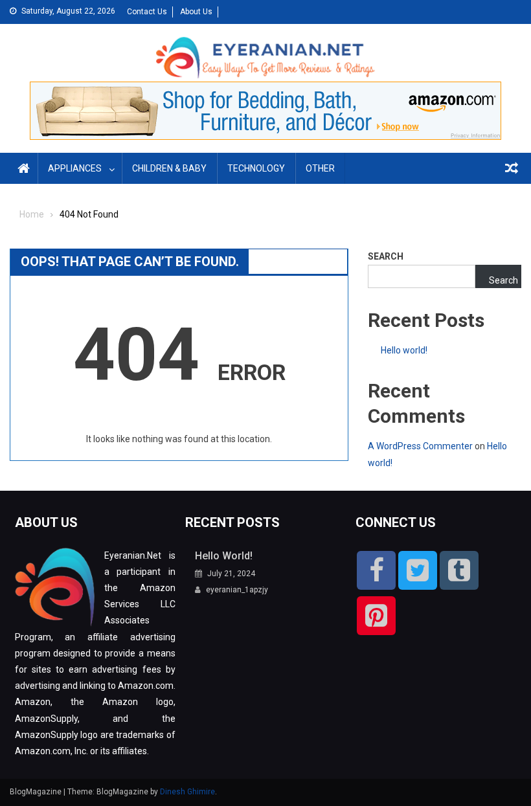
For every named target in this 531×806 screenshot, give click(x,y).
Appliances (75, 168)
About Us (196, 11)
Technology (256, 168)
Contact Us (147, 11)
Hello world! (404, 350)
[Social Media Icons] (376, 570)
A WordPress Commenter (420, 446)
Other (320, 168)
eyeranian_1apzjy (237, 589)
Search (385, 256)
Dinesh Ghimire (187, 791)
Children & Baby (169, 168)
